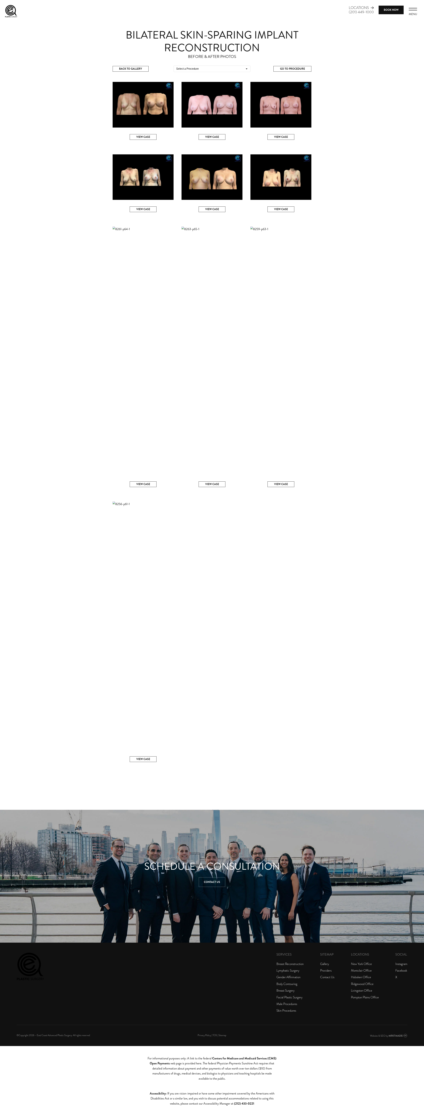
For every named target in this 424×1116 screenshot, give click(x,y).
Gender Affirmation (288, 977)
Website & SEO (377, 1036)
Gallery (324, 964)
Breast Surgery (285, 990)
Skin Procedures (286, 1010)
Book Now (391, 10)
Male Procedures (286, 1004)
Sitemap (222, 1035)
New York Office (361, 964)
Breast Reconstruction (290, 964)
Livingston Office (361, 990)
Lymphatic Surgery (287, 970)
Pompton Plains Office (365, 997)
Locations (359, 7)
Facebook (401, 970)
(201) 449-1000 (361, 12)
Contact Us (212, 882)
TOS (214, 1035)
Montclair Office (361, 970)
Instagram (401, 964)
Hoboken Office (361, 977)
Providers (326, 970)
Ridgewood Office (362, 984)
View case (143, 137)
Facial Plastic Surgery (289, 997)
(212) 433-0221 (244, 1103)
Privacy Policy (204, 1035)
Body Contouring (286, 984)
